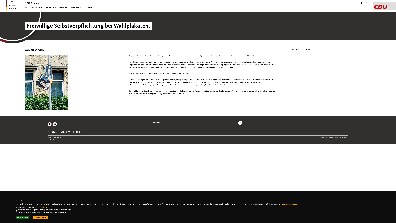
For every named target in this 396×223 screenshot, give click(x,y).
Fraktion (63, 7)
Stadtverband (51, 7)
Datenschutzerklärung (290, 204)
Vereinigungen (76, 7)
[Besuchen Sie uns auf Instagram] (366, 3)
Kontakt (10, 1)
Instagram (156, 122)
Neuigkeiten (37, 7)
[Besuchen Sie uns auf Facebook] (361, 3)
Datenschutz (12, 8)
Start (27, 7)
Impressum (11, 5)
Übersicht (43, 207)
